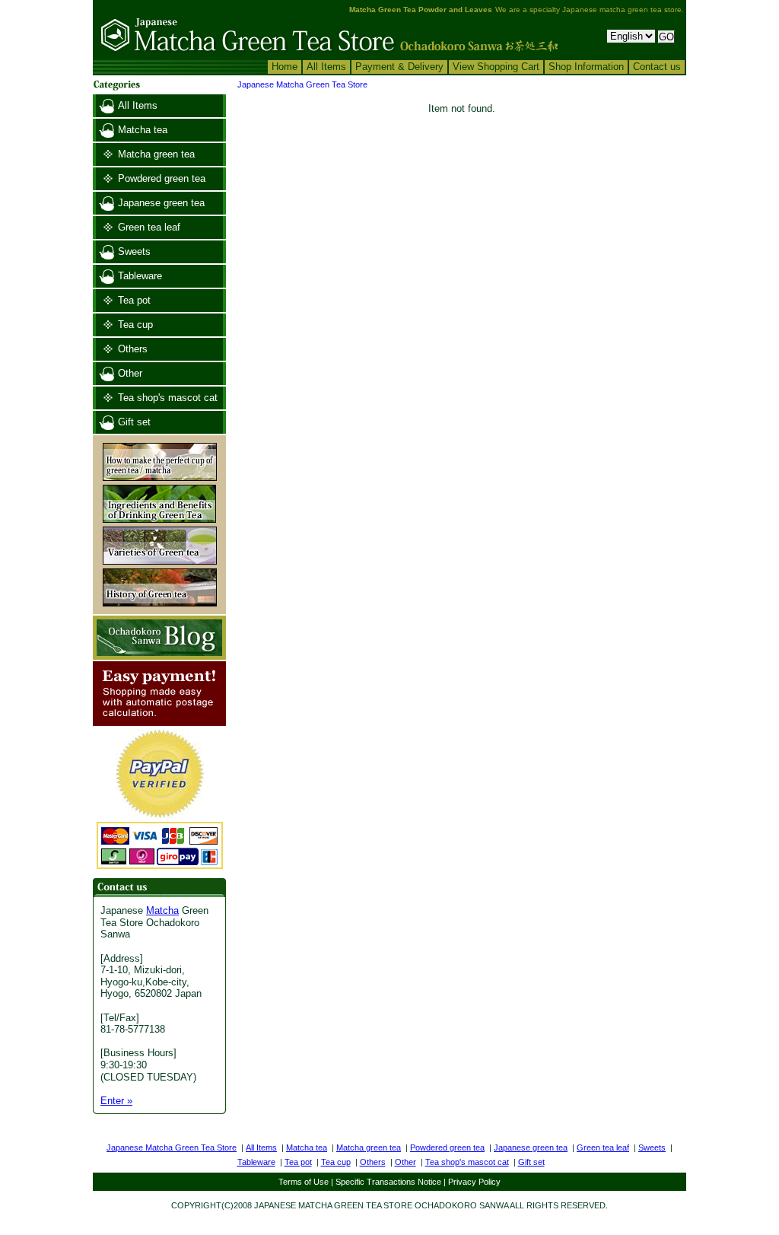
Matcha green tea (156, 154)
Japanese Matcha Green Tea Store (302, 84)
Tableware (140, 276)
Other (130, 373)
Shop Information (586, 66)
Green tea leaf (149, 227)
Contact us (657, 66)
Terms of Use (303, 1181)
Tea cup (135, 324)
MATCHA (315, 1205)
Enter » (116, 1100)
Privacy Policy (474, 1181)
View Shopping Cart (496, 66)
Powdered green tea (161, 178)
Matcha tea (142, 129)
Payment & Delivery (399, 66)
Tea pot (134, 300)
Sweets (134, 251)
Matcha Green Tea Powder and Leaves (420, 9)
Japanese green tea (161, 202)
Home (284, 66)
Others (133, 349)
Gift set (134, 422)
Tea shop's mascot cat (168, 397)
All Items (326, 66)
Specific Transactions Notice (388, 1181)
